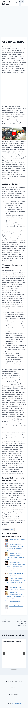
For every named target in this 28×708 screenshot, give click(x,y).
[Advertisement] (14, 22)
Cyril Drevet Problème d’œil (17, 539)
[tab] (12, 669)
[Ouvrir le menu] (16, 3)
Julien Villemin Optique (16, 606)
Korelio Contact (6, 620)
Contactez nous (14, 688)
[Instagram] (20, 4)
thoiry (9, 612)
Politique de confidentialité (14, 681)
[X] (22, 1)
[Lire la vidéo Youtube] (14, 133)
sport (4, 612)
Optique (4, 39)
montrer (11, 529)
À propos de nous (14, 694)
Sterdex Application (15, 601)
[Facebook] (20, 1)
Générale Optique (16, 703)
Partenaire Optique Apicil (12, 641)
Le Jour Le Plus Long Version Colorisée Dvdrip (21, 622)
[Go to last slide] (4, 653)
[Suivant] (24, 653)
